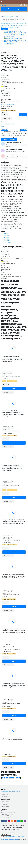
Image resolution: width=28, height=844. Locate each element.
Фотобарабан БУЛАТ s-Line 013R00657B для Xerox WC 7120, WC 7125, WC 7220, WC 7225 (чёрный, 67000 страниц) (12, 358)
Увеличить (4, 29)
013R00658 (7, 242)
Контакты (4, 796)
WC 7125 (6, 237)
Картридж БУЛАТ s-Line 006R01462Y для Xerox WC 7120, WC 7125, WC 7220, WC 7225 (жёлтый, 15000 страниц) (13, 576)
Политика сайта (5, 806)
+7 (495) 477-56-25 (21, 1)
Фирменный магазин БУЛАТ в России (14, 836)
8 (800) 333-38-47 (6, 817)
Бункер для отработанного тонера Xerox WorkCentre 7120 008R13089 (12, 738)
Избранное (4, 129)
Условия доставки (6, 802)
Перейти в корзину (9, 139)
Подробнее (21, 179)
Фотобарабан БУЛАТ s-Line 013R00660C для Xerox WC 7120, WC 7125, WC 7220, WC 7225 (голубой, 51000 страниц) (13, 468)
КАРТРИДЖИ (10, 16)
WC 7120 (6, 235)
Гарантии (4, 804)
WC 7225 (6, 241)
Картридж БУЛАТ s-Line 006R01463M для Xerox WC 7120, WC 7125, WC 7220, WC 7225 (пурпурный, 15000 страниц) (13, 630)
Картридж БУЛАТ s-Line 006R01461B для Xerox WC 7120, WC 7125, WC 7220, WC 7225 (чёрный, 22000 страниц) (13, 521)
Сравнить (23, 129)
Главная (3, 16)
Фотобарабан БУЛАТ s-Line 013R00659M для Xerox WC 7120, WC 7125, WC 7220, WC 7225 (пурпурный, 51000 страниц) (13, 413)
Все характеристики (7, 104)
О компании (4, 794)
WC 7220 (6, 239)
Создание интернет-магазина (9, 839)
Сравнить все (11, 777)
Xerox (16, 16)
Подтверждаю (6, 834)
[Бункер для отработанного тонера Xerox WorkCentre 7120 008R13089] (14, 730)
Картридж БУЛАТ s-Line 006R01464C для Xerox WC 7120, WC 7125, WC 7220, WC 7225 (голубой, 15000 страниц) (13, 685)
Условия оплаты (5, 801)
